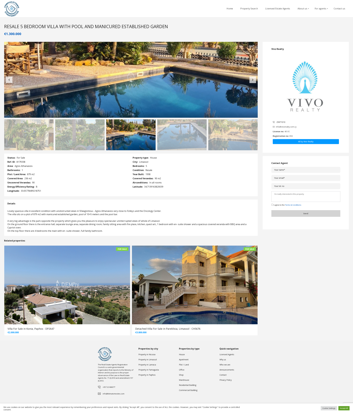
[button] (252, 79)
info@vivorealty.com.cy (286, 126)
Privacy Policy (226, 380)
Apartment (183, 359)
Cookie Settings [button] (328, 408)
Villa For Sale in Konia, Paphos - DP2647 (31, 328)
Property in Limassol (147, 359)
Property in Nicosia (146, 354)
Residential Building (187, 385)
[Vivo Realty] (306, 86)
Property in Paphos (147, 375)
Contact (223, 375)
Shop (181, 375)
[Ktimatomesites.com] (11, 8)
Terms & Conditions (293, 205)
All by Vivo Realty (305, 141)
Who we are (225, 364)
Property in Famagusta (148, 369)
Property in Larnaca (147, 364)
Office (181, 369)
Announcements (227, 369)
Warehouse (184, 380)
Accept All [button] (344, 408)
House (182, 354)
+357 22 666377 (109, 387)
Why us (223, 359)
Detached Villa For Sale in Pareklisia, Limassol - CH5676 (167, 328)
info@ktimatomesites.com (113, 393)
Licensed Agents (227, 354)
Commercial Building (188, 390)
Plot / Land (184, 364)
